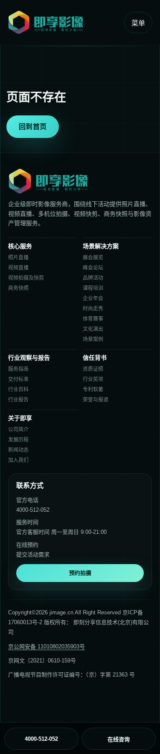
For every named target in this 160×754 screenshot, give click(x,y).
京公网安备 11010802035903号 (46, 646)
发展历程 (18, 440)
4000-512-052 (32, 510)
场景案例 (93, 339)
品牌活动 (93, 278)
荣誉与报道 (95, 400)
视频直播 (18, 268)
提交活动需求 (32, 554)
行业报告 (18, 400)
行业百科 (18, 390)
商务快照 (18, 288)
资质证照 (93, 369)
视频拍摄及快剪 (26, 278)
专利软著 (93, 390)
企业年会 (93, 298)
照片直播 (18, 258)
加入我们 (18, 460)
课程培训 (93, 288)
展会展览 (93, 258)
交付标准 (18, 379)
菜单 (138, 23)
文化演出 (93, 329)
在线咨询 (119, 739)
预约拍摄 (80, 573)
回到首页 (33, 126)
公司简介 (18, 430)
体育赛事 (93, 319)
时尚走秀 (93, 309)
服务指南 (18, 369)
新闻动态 (18, 450)
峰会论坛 (93, 268)
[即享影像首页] (63, 22)
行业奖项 (93, 379)
